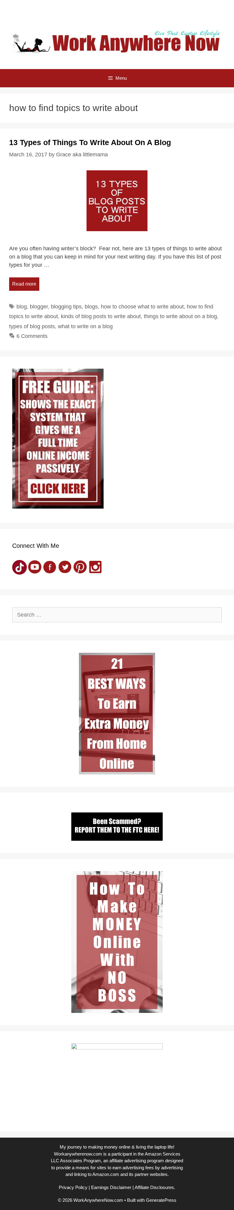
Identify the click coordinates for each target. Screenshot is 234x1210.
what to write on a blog (85, 326)
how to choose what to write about (142, 307)
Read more (24, 284)
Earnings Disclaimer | (112, 1187)
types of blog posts (32, 326)
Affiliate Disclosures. (155, 1187)
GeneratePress (161, 1200)
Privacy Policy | (74, 1187)
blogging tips (66, 307)
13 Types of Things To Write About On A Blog (90, 142)
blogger (39, 307)
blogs (91, 307)
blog (21, 307)
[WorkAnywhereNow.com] (117, 41)
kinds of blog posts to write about (101, 316)
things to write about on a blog (180, 316)
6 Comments (32, 336)
